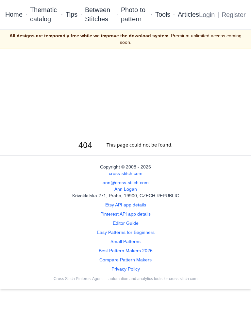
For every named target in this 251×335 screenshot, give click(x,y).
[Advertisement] (125, 92)
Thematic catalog (43, 14)
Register (234, 14)
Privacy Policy (125, 269)
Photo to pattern (133, 14)
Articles (188, 14)
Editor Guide (126, 223)
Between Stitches (97, 14)
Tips (71, 14)
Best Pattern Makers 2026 (126, 250)
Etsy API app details (125, 204)
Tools (162, 14)
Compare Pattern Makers (125, 259)
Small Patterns (125, 241)
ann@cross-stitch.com (126, 182)
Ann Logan (125, 189)
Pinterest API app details (125, 214)
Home (14, 14)
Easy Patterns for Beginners (126, 232)
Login (207, 14)
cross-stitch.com (125, 173)
